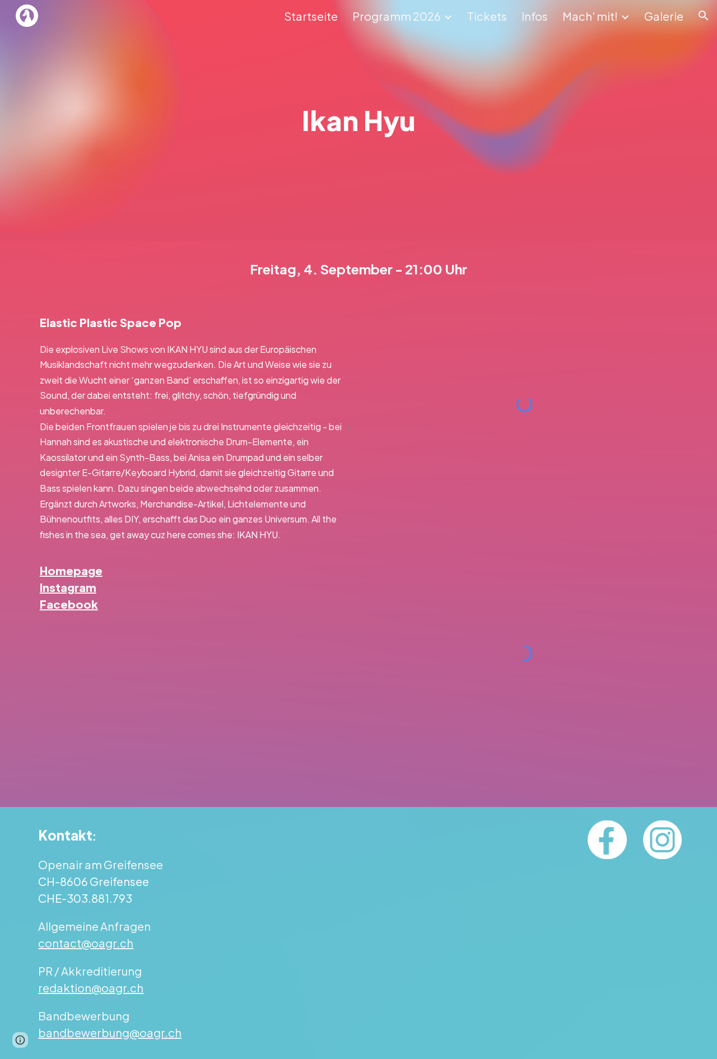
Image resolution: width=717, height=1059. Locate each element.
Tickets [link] (487, 16)
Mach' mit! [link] (590, 16)
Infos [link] (535, 16)
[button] (703, 15)
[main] (358, 120)
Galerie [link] (663, 16)
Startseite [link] (311, 16)
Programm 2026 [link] (396, 16)
